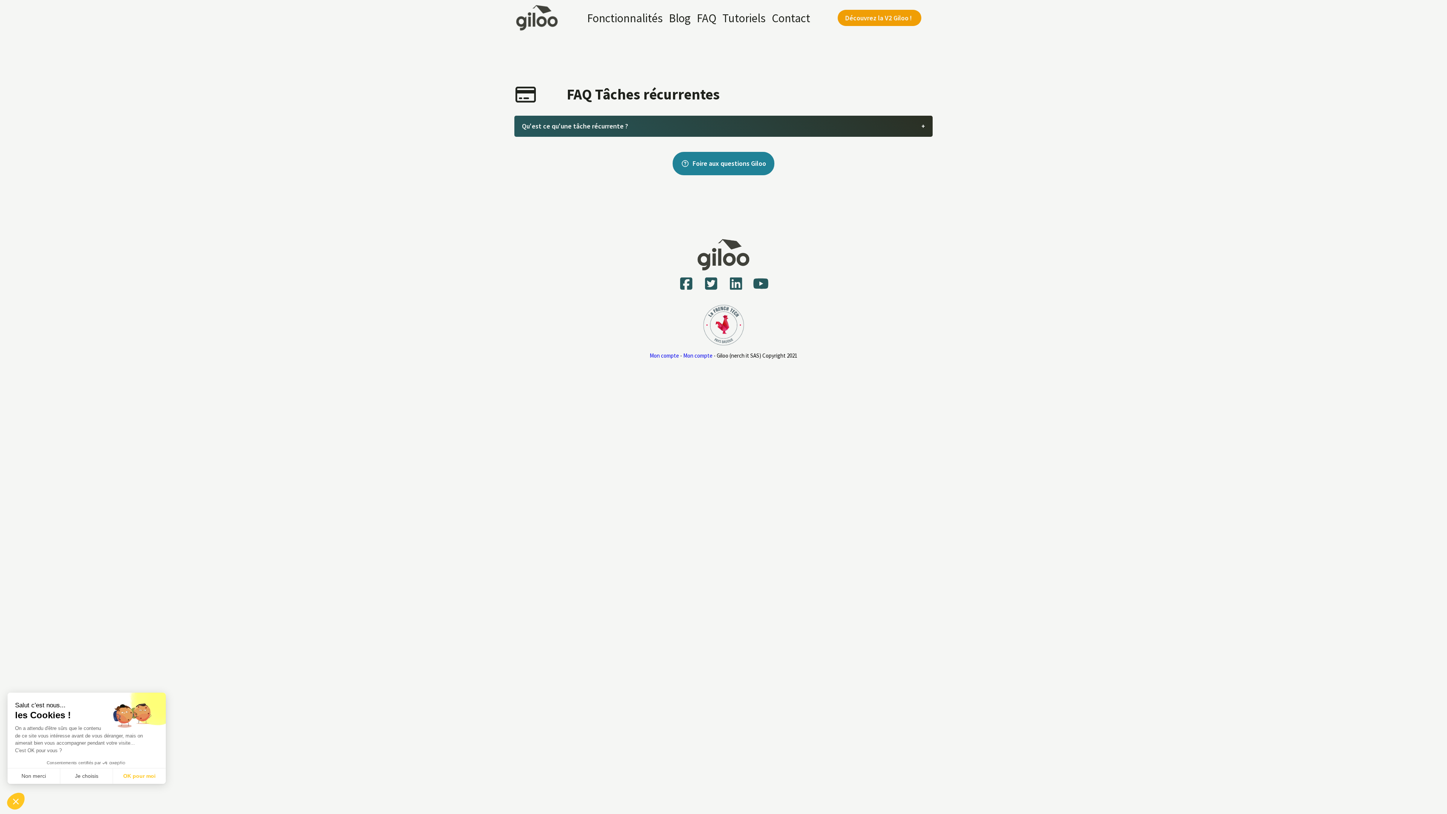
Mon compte (664, 355)
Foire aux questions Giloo (729, 163)
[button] (16, 801)
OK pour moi (139, 776)
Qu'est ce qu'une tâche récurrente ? (575, 126)
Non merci (33, 776)
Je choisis (86, 776)
